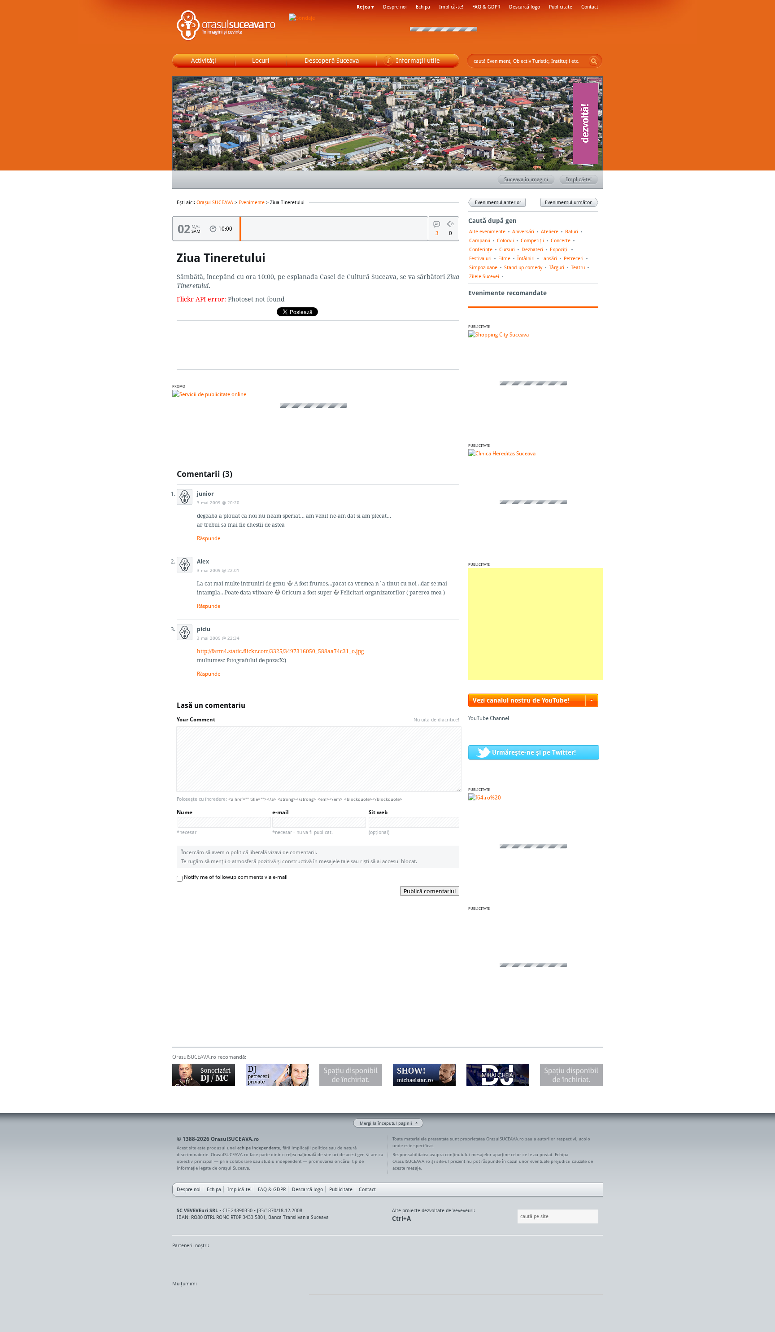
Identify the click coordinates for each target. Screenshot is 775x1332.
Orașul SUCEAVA (226, 27)
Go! (594, 61)
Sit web (379, 822)
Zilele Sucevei (484, 276)
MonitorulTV (238, 1262)
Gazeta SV (321, 1262)
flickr (293, 1300)
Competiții (532, 240)
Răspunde (208, 538)
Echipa (423, 7)
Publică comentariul (430, 891)
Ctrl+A (401, 1218)
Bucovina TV (281, 1262)
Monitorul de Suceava (190, 1262)
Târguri (556, 267)
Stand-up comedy (523, 267)
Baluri (571, 231)
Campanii (479, 240)
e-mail (302, 822)
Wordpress (194, 1300)
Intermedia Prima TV (407, 1262)
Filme (504, 258)
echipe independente (258, 1147)
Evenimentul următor (568, 202)
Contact (589, 7)
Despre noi (395, 7)
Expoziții (559, 249)
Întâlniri (526, 258)
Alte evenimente (487, 231)
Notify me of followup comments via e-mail (235, 876)
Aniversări (523, 231)
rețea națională (301, 1154)
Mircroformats (247, 1300)
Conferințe (480, 249)
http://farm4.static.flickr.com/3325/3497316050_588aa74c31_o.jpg (280, 651)
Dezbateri (532, 249)
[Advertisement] (535, 624)
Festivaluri (480, 258)
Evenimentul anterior (498, 202)
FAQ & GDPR (486, 7)
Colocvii (505, 240)
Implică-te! (451, 7)
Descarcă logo (524, 7)
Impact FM (369, 1262)
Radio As (586, 1262)
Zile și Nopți (552, 1262)
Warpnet (510, 1262)
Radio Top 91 (468, 1262)
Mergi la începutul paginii (386, 1123)
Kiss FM (436, 1262)
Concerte (560, 240)
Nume (186, 822)
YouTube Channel (488, 718)
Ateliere (549, 231)
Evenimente (252, 202)
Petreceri (573, 258)
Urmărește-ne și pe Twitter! (534, 752)
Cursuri (507, 249)
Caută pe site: (516, 1216)
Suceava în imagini (526, 179)
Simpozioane (483, 267)
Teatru (578, 267)
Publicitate (560, 7)
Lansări (549, 258)
